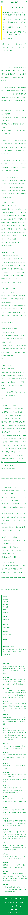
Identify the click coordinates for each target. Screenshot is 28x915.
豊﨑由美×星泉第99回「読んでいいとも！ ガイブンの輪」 (14, 767)
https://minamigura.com (10, 358)
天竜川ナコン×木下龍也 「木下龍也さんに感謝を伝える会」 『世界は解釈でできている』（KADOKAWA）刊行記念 (14, 848)
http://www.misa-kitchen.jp (11, 242)
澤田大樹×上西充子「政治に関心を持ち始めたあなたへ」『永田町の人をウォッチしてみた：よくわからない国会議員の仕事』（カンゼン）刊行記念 (14, 707)
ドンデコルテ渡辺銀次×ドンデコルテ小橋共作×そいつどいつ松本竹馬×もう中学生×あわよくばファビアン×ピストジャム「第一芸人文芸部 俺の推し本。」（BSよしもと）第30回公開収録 (14, 694)
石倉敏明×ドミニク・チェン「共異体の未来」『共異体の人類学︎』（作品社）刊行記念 (14, 866)
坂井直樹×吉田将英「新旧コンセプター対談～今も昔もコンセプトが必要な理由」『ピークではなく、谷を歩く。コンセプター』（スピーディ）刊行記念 (14, 669)
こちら (13, 589)
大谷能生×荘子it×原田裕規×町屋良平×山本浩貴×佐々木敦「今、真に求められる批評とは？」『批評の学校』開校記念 (14, 790)
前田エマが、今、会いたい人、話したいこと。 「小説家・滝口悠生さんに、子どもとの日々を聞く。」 (14, 801)
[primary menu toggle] (2, 1)
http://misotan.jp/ (7, 245)
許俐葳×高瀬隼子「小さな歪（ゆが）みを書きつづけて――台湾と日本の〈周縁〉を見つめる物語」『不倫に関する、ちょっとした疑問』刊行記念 (14, 720)
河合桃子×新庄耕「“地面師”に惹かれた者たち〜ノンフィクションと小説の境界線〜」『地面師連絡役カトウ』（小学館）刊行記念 (14, 682)
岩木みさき (6, 599)
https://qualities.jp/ (8, 468)
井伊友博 (5, 604)
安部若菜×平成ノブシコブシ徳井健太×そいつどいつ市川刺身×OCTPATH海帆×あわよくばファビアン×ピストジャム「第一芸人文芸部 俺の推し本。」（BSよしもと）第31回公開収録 (15, 835)
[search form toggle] (26, 2)
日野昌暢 (5, 612)
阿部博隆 (5, 601)
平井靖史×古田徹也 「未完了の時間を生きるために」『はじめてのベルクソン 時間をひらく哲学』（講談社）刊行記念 (14, 889)
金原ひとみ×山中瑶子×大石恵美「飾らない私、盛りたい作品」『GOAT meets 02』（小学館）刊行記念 (14, 812)
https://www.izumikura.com (11, 282)
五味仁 (5, 609)
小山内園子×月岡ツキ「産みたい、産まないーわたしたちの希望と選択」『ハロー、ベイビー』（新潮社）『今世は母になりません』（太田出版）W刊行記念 (15, 778)
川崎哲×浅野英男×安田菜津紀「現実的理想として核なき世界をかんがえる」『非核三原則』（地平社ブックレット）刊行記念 (14, 823)
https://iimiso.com (7, 322)
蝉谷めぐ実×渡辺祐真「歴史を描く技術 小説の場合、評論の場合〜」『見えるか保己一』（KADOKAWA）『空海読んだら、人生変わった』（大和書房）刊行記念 (15, 877)
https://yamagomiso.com (10, 398)
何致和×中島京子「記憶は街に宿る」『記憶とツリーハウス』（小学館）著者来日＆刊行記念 (14, 747)
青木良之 (5, 607)
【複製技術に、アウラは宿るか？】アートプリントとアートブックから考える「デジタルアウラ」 (14, 857)
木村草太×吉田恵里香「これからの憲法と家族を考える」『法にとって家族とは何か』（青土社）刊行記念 (14, 757)
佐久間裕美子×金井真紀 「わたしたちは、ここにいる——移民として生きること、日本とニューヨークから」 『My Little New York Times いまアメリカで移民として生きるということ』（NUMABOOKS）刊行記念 (15, 735)
